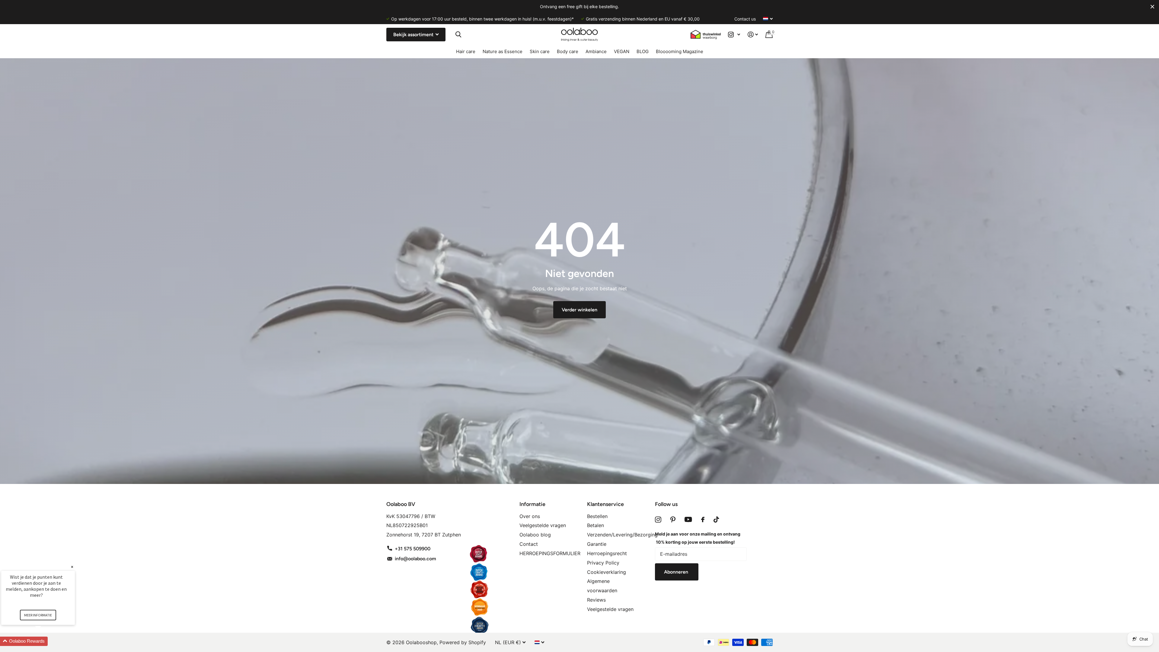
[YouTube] (688, 520)
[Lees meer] (734, 34)
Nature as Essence (502, 51)
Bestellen (597, 516)
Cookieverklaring (606, 572)
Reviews (596, 600)
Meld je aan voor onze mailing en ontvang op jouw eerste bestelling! (697, 538)
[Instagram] (658, 520)
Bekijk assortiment (414, 34)
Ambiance (596, 51)
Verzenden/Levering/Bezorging (622, 535)
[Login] (753, 34)
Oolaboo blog (535, 535)
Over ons (529, 516)
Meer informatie (38, 615)
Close (1152, 6)
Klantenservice (605, 504)
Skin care (540, 51)
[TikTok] (716, 520)
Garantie (596, 544)
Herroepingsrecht (607, 553)
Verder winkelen (579, 310)
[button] (45, 641)
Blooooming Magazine (679, 51)
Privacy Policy (603, 563)
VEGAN (621, 51)
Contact (528, 544)
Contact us (745, 18)
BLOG (643, 51)
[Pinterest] (672, 520)
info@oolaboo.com (415, 558)
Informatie (532, 504)
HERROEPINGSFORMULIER (549, 553)
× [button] (72, 567)
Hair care (465, 51)
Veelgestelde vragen (542, 525)
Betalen (595, 525)
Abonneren (676, 572)
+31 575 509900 (412, 549)
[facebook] (702, 520)
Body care (567, 51)
